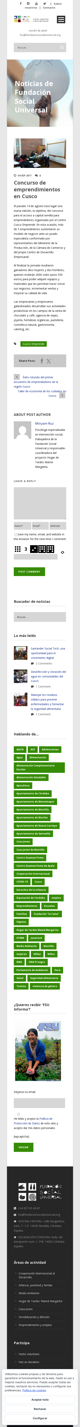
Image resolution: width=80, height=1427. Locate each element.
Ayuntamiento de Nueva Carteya (37, 825)
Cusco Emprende (33, 344)
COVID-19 (22, 881)
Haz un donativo (29, 1362)
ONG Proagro (37, 962)
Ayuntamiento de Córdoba (33, 793)
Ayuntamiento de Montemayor (35, 801)
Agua (20, 757)
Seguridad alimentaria (44, 978)
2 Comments (44, 663)
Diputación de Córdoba (31, 897)
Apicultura (23, 785)
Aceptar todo (40, 1399)
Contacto (49, 7)
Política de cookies (34, 1390)
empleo (56, 897)
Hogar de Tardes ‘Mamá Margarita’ (41, 1301)
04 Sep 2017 (24, 175)
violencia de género (45, 986)
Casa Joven (23, 841)
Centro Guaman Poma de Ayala (36, 865)
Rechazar (40, 1409)
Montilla (48, 946)
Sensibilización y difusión (34, 1317)
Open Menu (61, 19)
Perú (57, 970)
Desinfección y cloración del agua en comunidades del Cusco (48, 676)
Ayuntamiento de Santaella (33, 833)
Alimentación (38, 757)
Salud (20, 978)
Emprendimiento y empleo (35, 1325)
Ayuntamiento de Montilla (33, 809)
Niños (51, 954)
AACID (20, 749)
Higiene (21, 921)
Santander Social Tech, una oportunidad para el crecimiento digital (48, 653)
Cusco (38, 881)
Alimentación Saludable (31, 777)
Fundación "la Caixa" (46, 914)
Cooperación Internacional (33, 873)
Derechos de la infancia (31, 889)
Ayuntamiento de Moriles (32, 817)
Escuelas (49, 906)
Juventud (36, 938)
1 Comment (43, 686)
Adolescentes (50, 749)
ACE (32, 749)
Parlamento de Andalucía (32, 970)
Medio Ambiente (27, 946)
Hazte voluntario (29, 1354)
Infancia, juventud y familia (35, 1285)
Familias (22, 914)
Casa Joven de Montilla (30, 849)
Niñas (37, 954)
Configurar (40, 1418)
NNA (19, 962)
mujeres (22, 954)
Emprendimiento (27, 906)
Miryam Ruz (44, 423)
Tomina (21, 986)
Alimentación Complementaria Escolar (36, 767)
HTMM (20, 938)
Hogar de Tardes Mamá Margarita (37, 930)
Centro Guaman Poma (30, 857)
